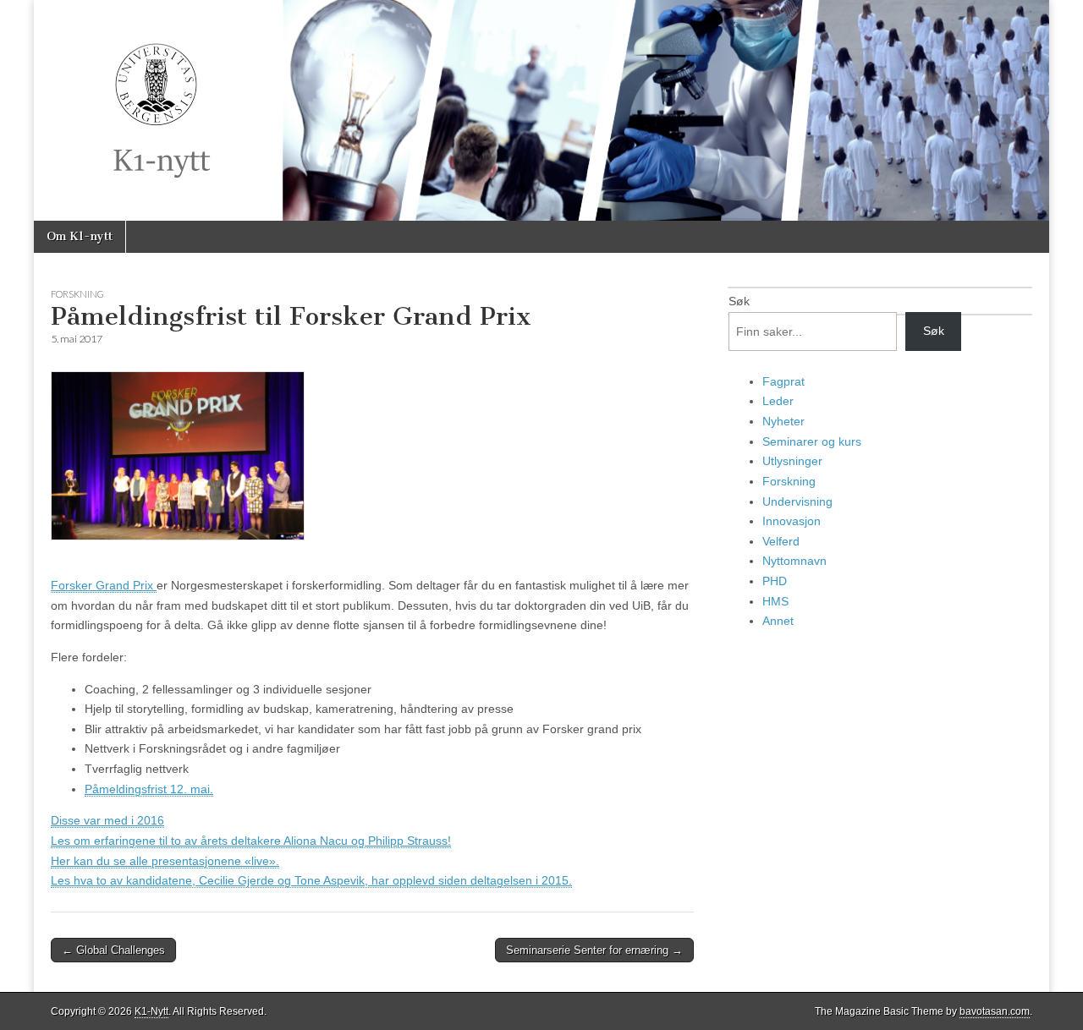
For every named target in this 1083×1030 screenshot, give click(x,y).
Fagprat (783, 381)
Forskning (77, 293)
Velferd (781, 541)
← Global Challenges (113, 950)
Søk (739, 301)
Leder (778, 401)
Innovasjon (791, 521)
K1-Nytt (151, 1011)
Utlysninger (792, 461)
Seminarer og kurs (811, 441)
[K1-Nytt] (541, 110)
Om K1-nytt (80, 236)
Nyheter (783, 421)
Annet (778, 620)
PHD (774, 581)
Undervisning (797, 501)
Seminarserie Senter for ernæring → (594, 950)
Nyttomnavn (794, 560)
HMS (775, 601)
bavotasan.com (994, 1011)
